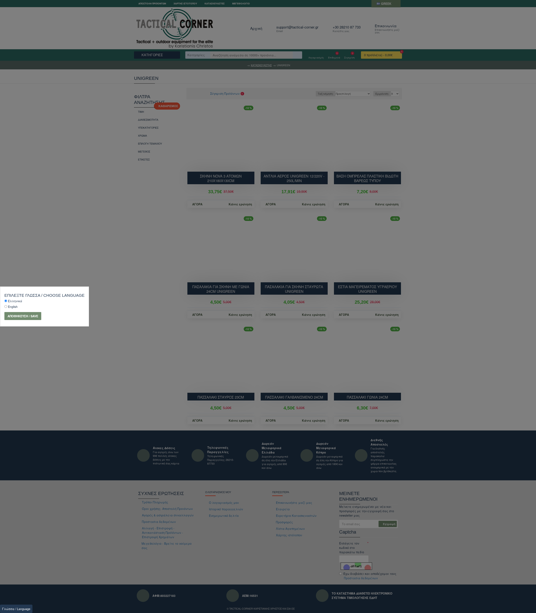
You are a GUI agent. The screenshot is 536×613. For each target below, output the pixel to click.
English (13, 307)
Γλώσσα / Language (16, 609)
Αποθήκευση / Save (23, 316)
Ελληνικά (15, 301)
